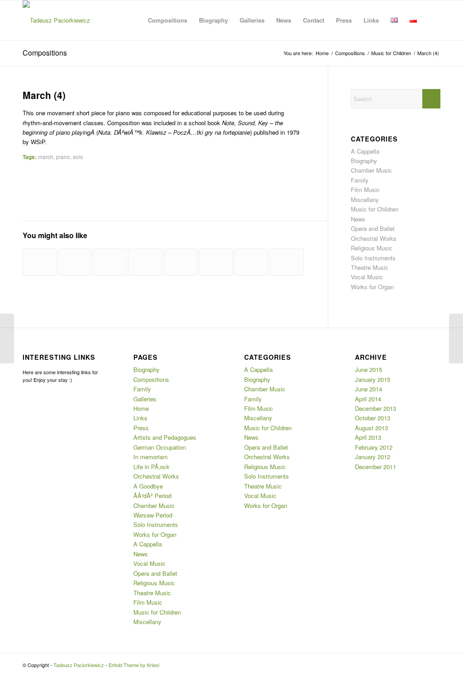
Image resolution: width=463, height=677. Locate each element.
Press (141, 427)
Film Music (365, 189)
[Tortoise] (110, 262)
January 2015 (372, 379)
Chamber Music (371, 170)
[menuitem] (167, 20)
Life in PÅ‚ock (151, 466)
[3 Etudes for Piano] (181, 262)
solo (78, 156)
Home (141, 408)
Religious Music (371, 248)
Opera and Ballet (373, 228)
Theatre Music (369, 267)
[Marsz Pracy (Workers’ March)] (286, 262)
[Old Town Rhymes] (40, 262)
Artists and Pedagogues (164, 437)
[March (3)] (7, 338)
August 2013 (371, 427)
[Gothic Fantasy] (251, 262)
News (358, 219)
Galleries (144, 399)
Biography (364, 160)
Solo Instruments (373, 258)
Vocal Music (367, 277)
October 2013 (372, 418)
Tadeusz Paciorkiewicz (78, 664)
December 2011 (375, 466)
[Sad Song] (216, 262)
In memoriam (150, 456)
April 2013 (368, 437)
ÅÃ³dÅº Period (152, 495)
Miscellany (365, 199)
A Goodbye (148, 486)
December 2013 (375, 408)
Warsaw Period (152, 515)
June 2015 (368, 369)
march (45, 156)
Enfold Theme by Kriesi (134, 664)
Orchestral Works (374, 238)
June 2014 (368, 389)
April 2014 (368, 399)
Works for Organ (372, 286)
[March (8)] (75, 262)
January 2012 (372, 456)
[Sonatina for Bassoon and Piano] (145, 262)
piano (63, 156)
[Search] (431, 20)
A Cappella (365, 151)
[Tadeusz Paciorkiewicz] (56, 20)
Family (360, 180)
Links (140, 418)
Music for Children (374, 209)
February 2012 (373, 447)
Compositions (45, 52)
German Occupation (159, 447)
